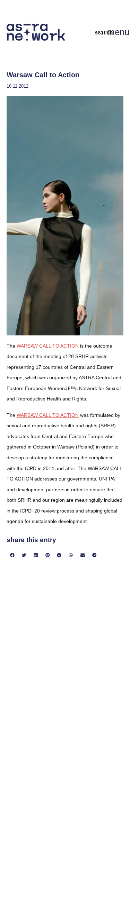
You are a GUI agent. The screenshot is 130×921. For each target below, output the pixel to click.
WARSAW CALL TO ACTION (48, 346)
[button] (104, 32)
